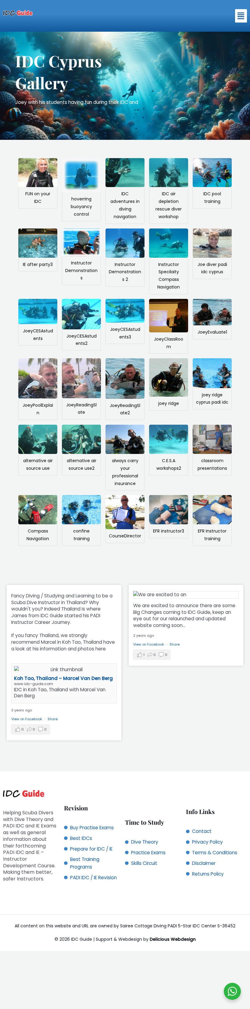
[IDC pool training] (212, 172)
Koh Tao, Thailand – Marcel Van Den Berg (63, 678)
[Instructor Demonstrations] (81, 242)
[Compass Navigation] (37, 509)
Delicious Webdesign (173, 939)
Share (53, 719)
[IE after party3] (37, 243)
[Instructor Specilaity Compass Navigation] (168, 243)
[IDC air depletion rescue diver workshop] (168, 172)
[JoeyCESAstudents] (37, 311)
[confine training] (81, 509)
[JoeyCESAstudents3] (125, 311)
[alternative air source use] (37, 439)
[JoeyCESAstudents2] (81, 314)
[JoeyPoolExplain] (37, 378)
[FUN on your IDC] (37, 172)
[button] (241, 16)
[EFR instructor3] (168, 509)
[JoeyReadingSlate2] (125, 378)
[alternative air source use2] (81, 439)
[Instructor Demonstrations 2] (125, 243)
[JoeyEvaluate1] (212, 312)
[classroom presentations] (212, 439)
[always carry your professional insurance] (125, 439)
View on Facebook (27, 719)
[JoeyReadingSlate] (81, 378)
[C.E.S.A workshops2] (168, 439)
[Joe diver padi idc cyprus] (212, 243)
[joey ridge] (168, 377)
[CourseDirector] (125, 512)
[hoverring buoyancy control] (81, 175)
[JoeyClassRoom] (168, 315)
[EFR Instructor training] (212, 509)
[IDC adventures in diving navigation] (125, 172)
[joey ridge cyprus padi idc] (212, 373)
